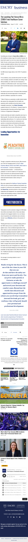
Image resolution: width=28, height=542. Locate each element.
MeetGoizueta (20, 323)
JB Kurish (9, 218)
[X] (14, 28)
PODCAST (5, 465)
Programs (7, 13)
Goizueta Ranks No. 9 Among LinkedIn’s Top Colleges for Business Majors (4, 379)
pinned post (19, 325)
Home (2, 13)
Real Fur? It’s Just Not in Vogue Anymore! (6, 339)
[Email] (21, 28)
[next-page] (15, 383)
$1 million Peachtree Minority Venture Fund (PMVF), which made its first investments (14, 165)
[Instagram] (11, 517)
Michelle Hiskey (6, 24)
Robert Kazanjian (18, 105)
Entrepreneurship (12, 323)
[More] (20, 332)
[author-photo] (14, 351)
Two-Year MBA (4, 327)
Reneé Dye (5, 189)
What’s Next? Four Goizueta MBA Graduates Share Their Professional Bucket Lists (14, 379)
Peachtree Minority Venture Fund (8, 325)
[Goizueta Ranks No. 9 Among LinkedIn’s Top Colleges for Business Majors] (5, 374)
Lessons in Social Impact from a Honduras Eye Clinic (22, 378)
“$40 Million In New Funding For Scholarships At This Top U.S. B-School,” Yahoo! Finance (21, 341)
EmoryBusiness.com (8, 538)
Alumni (6, 323)
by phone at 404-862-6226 (17, 526)
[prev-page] (13, 383)
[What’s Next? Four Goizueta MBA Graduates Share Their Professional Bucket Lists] (14, 374)
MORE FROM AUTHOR (19, 368)
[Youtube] (20, 517)
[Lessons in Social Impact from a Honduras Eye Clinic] (23, 374)
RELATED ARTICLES (8, 368)
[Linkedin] (17, 28)
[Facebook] (11, 28)
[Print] (24, 28)
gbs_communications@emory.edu (16, 514)
